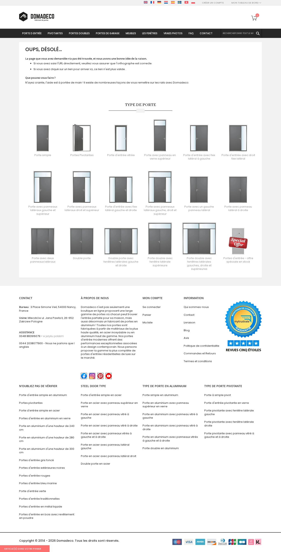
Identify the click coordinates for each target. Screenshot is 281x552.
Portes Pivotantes (82, 155)
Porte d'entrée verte (32, 491)
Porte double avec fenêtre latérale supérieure (160, 261)
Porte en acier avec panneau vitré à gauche (105, 416)
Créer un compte (213, 2)
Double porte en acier (95, 464)
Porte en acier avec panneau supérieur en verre (109, 405)
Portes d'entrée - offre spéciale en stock (238, 260)
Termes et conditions (198, 361)
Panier (147, 315)
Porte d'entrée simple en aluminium (43, 395)
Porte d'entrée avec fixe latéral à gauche (199, 157)
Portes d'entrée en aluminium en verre (45, 418)
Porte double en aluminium (161, 448)
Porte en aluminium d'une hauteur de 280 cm (46, 439)
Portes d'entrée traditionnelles (39, 499)
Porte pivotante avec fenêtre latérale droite (229, 424)
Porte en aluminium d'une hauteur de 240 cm (46, 428)
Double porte (82, 258)
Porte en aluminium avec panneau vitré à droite (170, 427)
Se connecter (152, 307)
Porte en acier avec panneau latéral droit (108, 456)
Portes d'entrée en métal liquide (40, 507)
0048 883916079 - (41, 336)
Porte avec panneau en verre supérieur (160, 157)
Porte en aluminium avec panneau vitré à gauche (170, 416)
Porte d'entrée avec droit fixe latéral (238, 157)
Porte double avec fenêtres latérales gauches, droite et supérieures (199, 263)
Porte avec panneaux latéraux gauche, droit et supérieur (160, 210)
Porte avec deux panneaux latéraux (42, 260)
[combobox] (241, 33)
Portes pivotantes (31, 403)
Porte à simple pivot (217, 395)
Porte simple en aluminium (160, 395)
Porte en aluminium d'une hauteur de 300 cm (46, 451)
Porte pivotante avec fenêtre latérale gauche (229, 412)
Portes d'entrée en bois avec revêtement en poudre (46, 516)
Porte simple (42, 155)
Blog (187, 330)
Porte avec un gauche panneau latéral (199, 208)
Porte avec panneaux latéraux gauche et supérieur (42, 210)
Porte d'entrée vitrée (121, 155)
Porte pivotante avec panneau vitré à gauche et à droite (229, 435)
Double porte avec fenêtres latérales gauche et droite (120, 261)
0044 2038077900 (31, 343)
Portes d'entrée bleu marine (38, 483)
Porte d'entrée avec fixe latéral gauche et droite (121, 208)
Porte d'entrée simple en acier (39, 410)
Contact (189, 315)
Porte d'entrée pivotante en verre (226, 403)
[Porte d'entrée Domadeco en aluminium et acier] (36, 16)
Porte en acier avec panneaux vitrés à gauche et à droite (106, 435)
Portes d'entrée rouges (34, 476)
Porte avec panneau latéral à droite (238, 208)
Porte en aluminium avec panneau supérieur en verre (166, 405)
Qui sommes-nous (196, 307)
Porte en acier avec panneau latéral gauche (105, 446)
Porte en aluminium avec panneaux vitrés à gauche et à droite (170, 439)
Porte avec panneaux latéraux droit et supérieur (82, 208)
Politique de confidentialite (201, 346)
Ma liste (148, 322)
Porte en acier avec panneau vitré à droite (109, 426)
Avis (186, 338)
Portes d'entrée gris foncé (36, 460)
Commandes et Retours (200, 353)
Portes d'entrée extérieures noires (42, 468)
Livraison (189, 322)
